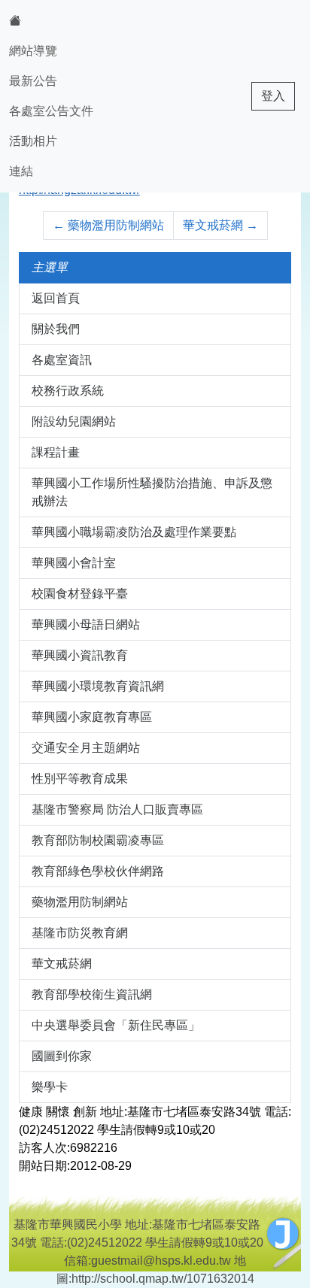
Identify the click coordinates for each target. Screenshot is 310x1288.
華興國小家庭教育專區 (92, 717)
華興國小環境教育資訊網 (98, 686)
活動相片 (33, 141)
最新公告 (33, 80)
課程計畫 (56, 452)
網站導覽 (33, 50)
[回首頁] (51, 21)
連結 (21, 171)
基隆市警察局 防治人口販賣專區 (117, 809)
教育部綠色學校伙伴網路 (98, 871)
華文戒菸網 (220, 225)
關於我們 (56, 329)
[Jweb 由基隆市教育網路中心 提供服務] (283, 1234)
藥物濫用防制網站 (108, 225)
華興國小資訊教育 (80, 655)
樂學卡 (50, 1086)
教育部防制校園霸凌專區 (98, 840)
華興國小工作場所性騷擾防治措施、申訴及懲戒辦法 (152, 492)
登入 (273, 95)
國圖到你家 (62, 1056)
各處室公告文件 (51, 111)
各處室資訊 (62, 359)
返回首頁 (56, 298)
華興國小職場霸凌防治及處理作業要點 (134, 532)
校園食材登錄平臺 (80, 593)
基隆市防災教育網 (80, 932)
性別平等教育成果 (80, 778)
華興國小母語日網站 (86, 624)
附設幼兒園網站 (74, 421)
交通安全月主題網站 (86, 747)
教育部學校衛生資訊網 (92, 994)
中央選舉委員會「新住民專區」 (116, 1025)
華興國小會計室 (74, 562)
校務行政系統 (68, 390)
